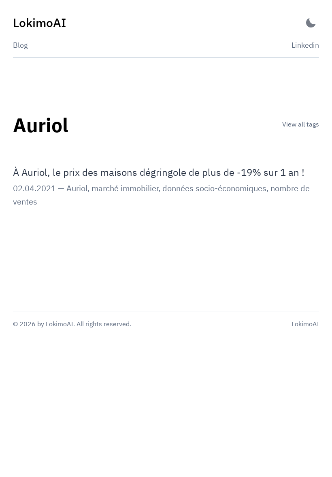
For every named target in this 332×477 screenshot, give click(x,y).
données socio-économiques (214, 188)
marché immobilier (125, 188)
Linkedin (305, 45)
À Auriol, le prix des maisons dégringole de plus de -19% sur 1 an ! (158, 172)
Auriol (76, 188)
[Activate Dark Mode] (311, 23)
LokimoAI (305, 324)
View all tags (300, 124)
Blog (20, 45)
